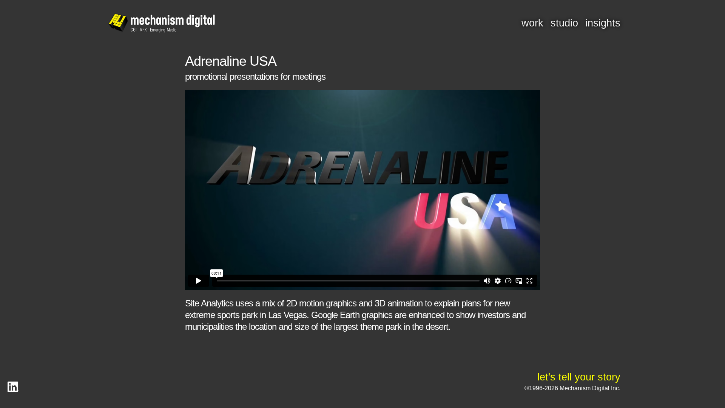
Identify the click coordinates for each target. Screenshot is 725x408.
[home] (161, 23)
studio (564, 23)
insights (602, 23)
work (532, 23)
